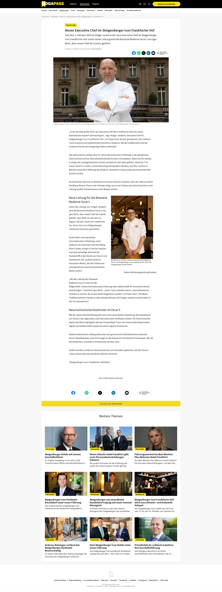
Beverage (81, 10)
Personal (62, 17)
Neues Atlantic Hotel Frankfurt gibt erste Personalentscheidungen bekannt (109, 457)
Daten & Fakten (60, 580)
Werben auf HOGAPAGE (166, 4)
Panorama (91, 10)
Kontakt (114, 580)
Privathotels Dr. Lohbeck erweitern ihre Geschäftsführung (154, 546)
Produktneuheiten (134, 10)
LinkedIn (133, 580)
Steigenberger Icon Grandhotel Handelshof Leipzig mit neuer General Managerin (111, 502)
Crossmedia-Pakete (91, 580)
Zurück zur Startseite (111, 403)
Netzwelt (108, 10)
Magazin (95, 4)
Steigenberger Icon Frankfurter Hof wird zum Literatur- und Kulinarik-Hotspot (154, 502)
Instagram (143, 580)
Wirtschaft (53, 10)
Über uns (104, 580)
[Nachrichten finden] (144, 4)
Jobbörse (73, 4)
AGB (106, 586)
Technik (100, 10)
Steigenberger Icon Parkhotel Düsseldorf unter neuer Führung (63, 501)
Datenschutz (90, 586)
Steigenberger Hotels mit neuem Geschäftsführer (63, 456)
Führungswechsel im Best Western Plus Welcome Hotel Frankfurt (154, 456)
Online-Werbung (75, 580)
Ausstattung (119, 10)
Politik (44, 10)
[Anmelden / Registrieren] (149, 4)
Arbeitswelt (64, 10)
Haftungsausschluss (115, 586)
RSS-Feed (164, 580)
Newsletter (153, 580)
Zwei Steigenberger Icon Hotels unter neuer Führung (110, 546)
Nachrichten (84, 4)
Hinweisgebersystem (129, 586)
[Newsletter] (140, 4)
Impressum (99, 586)
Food (73, 10)
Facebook (123, 580)
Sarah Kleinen (96, 49)
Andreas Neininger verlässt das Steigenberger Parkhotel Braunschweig (62, 547)
